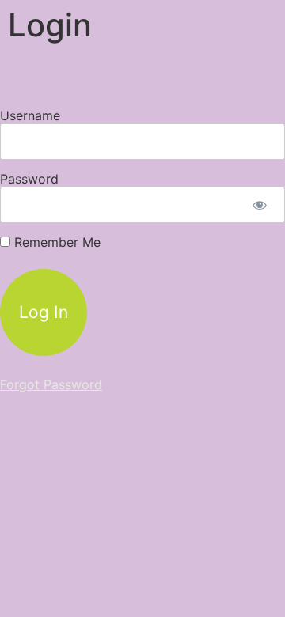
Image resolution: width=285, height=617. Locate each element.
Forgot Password (51, 384)
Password (29, 179)
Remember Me (55, 242)
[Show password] (259, 205)
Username (30, 115)
